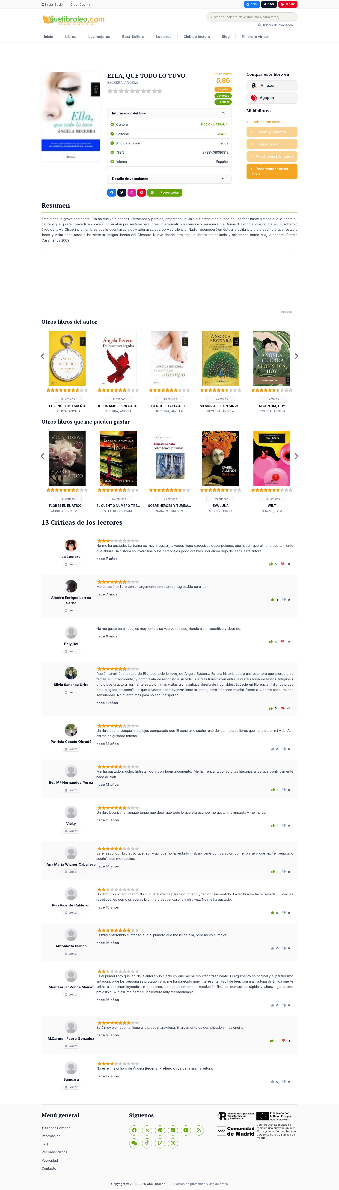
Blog (226, 36)
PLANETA (221, 133)
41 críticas (68, 499)
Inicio (48, 36)
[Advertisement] (169, 57)
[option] (67, 372)
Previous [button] (42, 356)
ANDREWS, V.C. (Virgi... (67, 511)
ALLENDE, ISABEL (221, 511)
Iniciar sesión (55, 4)
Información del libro (129, 113)
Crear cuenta (80, 4)
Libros (70, 36)
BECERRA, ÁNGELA (122, 82)
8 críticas (119, 399)
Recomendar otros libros (269, 171)
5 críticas (272, 399)
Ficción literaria (214, 124)
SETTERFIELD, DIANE (118, 511)
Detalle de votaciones (130, 179)
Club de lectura (197, 36)
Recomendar (169, 192)
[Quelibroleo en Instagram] (132, 193)
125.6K (290, 4)
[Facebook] (134, 1130)
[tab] (169, 113)
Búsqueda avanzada (277, 25)
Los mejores (99, 36)
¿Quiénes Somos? (56, 1128)
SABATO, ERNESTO (169, 511)
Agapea (267, 97)
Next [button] (296, 356)
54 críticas (119, 499)
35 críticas (67, 399)
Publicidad (50, 1160)
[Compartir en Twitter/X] (121, 193)
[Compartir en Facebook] (111, 193)
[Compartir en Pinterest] (141, 193)
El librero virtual (255, 36)
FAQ (45, 1144)
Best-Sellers (133, 36)
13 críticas (223, 102)
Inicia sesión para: (265, 122)
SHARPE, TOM (272, 511)
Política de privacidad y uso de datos (201, 1184)
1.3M (254, 4)
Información (51, 1136)
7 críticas (221, 399)
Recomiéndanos (54, 1152)
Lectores (164, 36)
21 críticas (170, 499)
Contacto (49, 1168)
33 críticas (272, 499)
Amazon (268, 85)
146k (271, 4)
